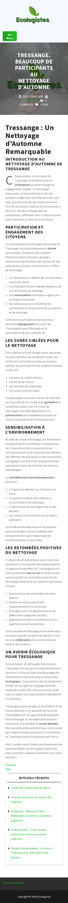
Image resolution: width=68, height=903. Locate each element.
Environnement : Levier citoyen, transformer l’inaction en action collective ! (29, 834)
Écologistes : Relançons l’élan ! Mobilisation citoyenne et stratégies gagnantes (31, 815)
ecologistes (30, 100)
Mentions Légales (14, 882)
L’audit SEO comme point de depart (31, 788)
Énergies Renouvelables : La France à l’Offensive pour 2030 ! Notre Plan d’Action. (32, 853)
